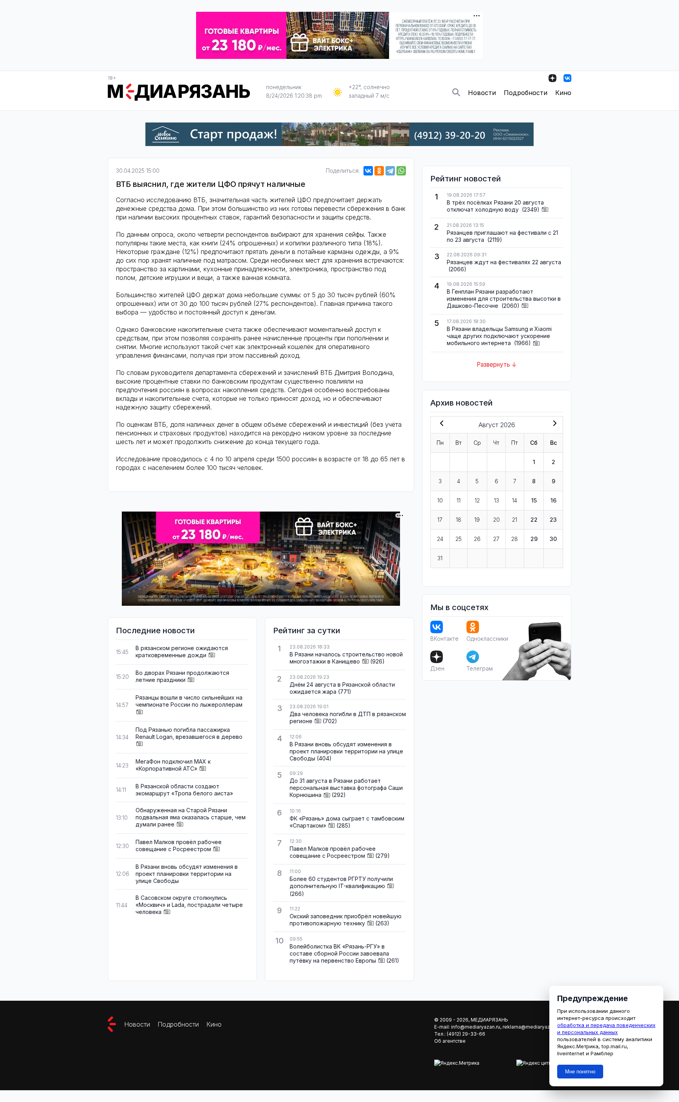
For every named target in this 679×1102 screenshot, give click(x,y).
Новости (482, 93)
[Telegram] (390, 170)
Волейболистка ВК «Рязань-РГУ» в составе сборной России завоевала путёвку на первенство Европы (339, 953)
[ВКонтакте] (368, 170)
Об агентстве (450, 1041)
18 (458, 519)
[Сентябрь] (553, 424)
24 (440, 538)
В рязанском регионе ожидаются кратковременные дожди (182, 651)
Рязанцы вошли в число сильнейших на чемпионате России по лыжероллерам (189, 701)
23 (553, 519)
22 (534, 519)
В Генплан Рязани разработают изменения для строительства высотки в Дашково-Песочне (504, 298)
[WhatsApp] (401, 170)
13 (496, 500)
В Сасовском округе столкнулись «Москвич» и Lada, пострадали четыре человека (189, 904)
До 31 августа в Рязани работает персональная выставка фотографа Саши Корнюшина (346, 787)
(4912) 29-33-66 (466, 1034)
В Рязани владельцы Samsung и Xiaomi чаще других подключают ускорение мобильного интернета (499, 335)
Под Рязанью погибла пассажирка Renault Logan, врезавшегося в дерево (189, 733)
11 (459, 500)
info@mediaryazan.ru (475, 1027)
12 (477, 500)
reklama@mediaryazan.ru (532, 1027)
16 (553, 500)
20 (496, 519)
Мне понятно (580, 1072)
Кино (563, 93)
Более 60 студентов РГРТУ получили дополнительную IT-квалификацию (341, 882)
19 (477, 519)
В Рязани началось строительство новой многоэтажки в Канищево (346, 658)
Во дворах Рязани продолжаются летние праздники (182, 676)
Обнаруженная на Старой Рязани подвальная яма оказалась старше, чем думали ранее (191, 817)
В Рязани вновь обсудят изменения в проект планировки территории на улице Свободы (187, 873)
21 (514, 519)
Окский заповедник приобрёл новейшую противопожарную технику (346, 920)
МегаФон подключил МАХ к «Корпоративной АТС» (173, 765)
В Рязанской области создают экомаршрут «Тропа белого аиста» (184, 790)
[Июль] (440, 424)
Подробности (525, 93)
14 (514, 500)
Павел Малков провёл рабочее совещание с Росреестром (179, 845)
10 (440, 500)
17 (439, 519)
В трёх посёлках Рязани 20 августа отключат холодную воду (495, 206)
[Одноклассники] (379, 170)
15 (534, 500)
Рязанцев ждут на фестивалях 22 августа (504, 262)
